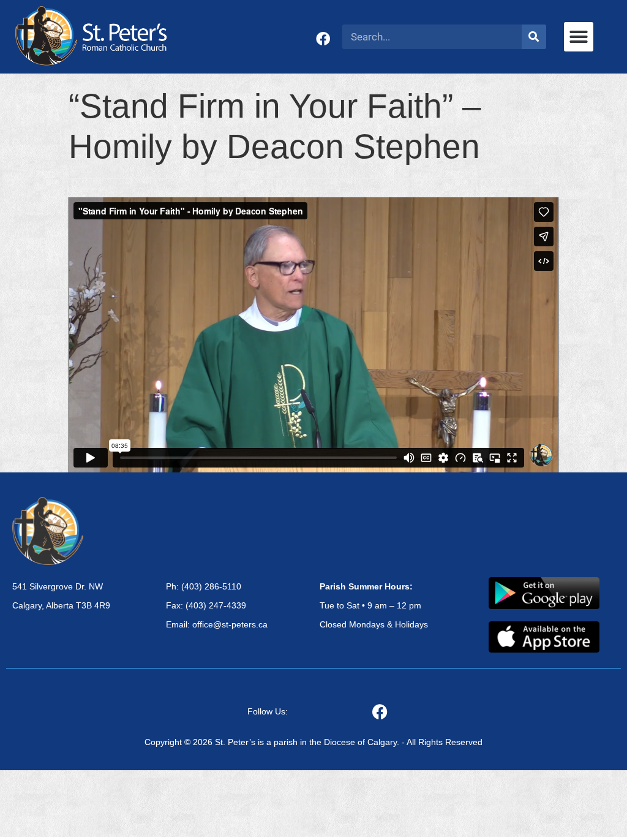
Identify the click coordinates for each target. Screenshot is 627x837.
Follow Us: (267, 711)
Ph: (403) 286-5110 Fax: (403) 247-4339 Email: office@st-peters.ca (217, 605)
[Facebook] (323, 39)
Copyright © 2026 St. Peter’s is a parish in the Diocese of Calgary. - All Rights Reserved (313, 742)
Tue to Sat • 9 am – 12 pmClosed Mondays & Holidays (374, 605)
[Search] (534, 37)
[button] (578, 36)
